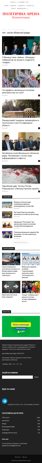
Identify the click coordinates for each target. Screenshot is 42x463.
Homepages (21, 8)
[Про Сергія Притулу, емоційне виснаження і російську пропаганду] (7, 214)
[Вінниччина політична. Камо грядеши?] (11, 287)
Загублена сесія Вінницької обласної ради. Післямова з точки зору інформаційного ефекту (20, 155)
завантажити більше (20, 242)
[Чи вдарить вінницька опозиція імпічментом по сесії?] (21, 78)
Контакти (18, 457)
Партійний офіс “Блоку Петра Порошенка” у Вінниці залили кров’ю (20, 187)
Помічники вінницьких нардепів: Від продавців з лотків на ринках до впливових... (26, 234)
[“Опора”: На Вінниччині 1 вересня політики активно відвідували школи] (31, 287)
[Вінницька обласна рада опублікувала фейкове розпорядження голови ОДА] (7, 204)
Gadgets (21, 5)
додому (4, 29)
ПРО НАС (5, 439)
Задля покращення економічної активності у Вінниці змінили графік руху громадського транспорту (11, 271)
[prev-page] (3, 305)
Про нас (24, 457)
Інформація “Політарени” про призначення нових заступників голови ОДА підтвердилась (25, 224)
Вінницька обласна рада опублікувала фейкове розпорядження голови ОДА (24, 204)
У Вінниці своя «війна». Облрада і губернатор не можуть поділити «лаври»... (18, 60)
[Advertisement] (21, 24)
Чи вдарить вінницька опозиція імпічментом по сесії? (18, 91)
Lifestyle (30, 5)
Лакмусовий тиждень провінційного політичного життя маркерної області (20, 123)
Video (13, 8)
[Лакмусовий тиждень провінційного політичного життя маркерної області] (21, 108)
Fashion (13, 5)
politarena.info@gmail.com (11, 446)
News (7, 5)
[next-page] (6, 305)
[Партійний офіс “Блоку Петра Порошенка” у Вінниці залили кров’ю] (21, 174)
